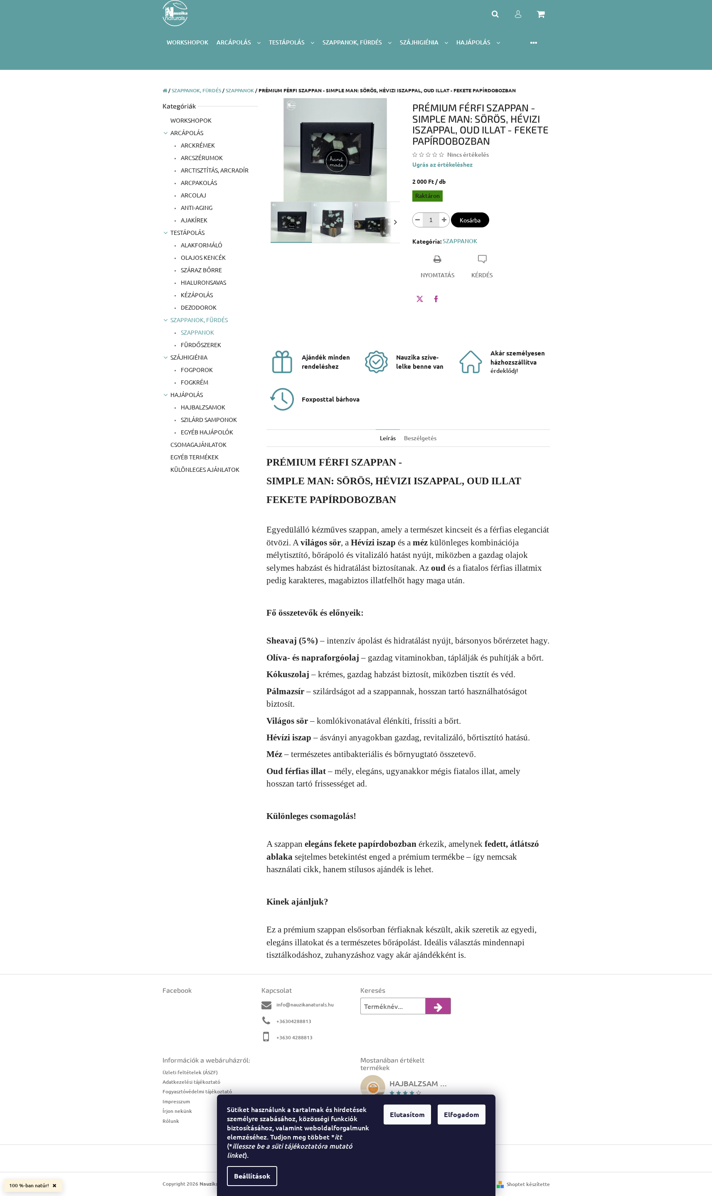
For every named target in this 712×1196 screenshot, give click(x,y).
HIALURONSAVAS (203, 282)
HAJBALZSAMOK (202, 407)
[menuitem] (187, 42)
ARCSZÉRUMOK (201, 157)
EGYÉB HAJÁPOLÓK (206, 432)
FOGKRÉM (194, 382)
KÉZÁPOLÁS (196, 294)
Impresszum (176, 1101)
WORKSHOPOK (191, 120)
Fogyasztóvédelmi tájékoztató (197, 1091)
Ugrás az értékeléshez (442, 164)
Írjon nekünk (177, 1111)
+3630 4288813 (294, 1037)
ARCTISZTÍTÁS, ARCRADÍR (214, 170)
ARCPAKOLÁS (198, 182)
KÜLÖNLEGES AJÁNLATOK (204, 469)
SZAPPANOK (197, 332)
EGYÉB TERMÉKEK (194, 457)
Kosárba (470, 220)
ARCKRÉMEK (197, 145)
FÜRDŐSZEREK (200, 344)
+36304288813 (293, 1021)
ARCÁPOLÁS (186, 132)
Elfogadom (461, 1114)
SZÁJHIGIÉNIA (188, 357)
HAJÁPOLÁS (186, 394)
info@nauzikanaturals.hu (305, 1004)
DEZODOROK (198, 307)
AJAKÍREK (193, 220)
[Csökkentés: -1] (418, 220)
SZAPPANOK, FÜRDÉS (199, 319)
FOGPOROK (196, 369)
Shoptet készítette (528, 1184)
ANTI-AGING (196, 207)
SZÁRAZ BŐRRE (201, 270)
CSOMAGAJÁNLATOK (198, 444)
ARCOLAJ (193, 195)
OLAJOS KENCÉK (203, 257)
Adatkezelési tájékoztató (191, 1081)
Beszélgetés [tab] (420, 438)
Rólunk (171, 1120)
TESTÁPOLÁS (187, 232)
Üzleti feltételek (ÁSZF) (190, 1072)
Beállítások (252, 1175)
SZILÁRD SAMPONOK (208, 419)
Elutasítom (407, 1114)
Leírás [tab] (388, 438)
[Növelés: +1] (444, 220)
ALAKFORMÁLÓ (201, 245)
